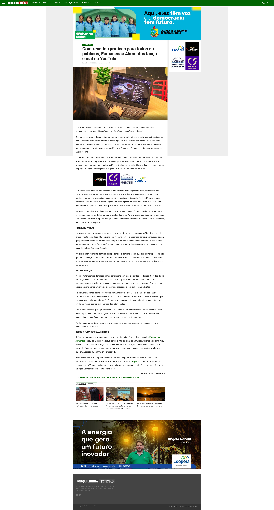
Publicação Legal (71, 3)
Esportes (57, 3)
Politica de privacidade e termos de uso (183, 506)
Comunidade (95, 377)
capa (87, 377)
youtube (136, 377)
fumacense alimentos (109, 377)
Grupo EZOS (136, 361)
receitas (122, 377)
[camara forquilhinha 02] (137, 40)
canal (82, 377)
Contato (98, 3)
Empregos (47, 3)
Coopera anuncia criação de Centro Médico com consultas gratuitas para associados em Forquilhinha (119, 406)
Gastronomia (86, 3)
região (129, 377)
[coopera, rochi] (137, 468)
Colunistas (35, 3)
